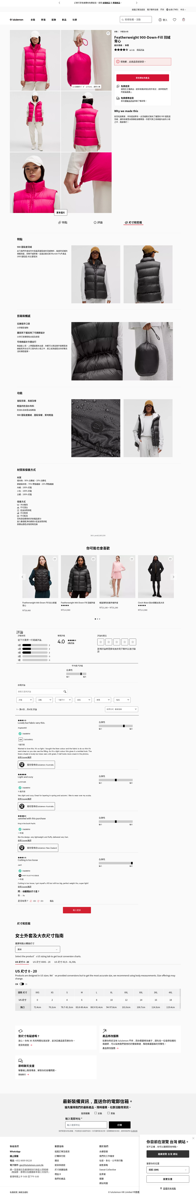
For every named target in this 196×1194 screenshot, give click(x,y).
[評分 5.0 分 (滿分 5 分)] (65, 605)
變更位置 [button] (167, 1179)
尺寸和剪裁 (23, 923)
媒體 (101, 1178)
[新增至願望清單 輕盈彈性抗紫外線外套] (132, 559)
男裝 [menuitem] (43, 19)
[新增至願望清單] (108, 33)
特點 (19, 239)
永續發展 (103, 1151)
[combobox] (136, 19)
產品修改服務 (109, 1047)
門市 (162, 9)
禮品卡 (58, 1174)
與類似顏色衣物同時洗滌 (27, 524)
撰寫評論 (140, 49)
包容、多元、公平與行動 (111, 1160)
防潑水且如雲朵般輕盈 (26, 410)
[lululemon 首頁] (16, 19)
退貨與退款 (60, 1165)
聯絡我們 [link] (14, 1146)
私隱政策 (134, 1131)
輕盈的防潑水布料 (25, 405)
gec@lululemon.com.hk (31, 1165)
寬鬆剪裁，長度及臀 (26, 400)
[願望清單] (174, 20)
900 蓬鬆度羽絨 (24, 246)
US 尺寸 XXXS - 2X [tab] (41, 962)
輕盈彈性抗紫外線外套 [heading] (108, 602)
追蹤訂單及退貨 (138, 9)
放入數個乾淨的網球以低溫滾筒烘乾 (32, 521)
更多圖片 (60, 212)
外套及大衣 (124, 31)
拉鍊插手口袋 (23, 323)
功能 (19, 393)
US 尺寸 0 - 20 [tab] (22, 962)
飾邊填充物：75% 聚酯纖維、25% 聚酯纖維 (35, 484)
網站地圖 (103, 1183)
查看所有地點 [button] (169, 1188)
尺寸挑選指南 (61, 1169)
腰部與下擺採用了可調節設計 (31, 332)
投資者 (102, 1174)
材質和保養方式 (26, 470)
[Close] (193, 1137)
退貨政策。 (127, 91)
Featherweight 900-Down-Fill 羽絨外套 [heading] (78, 602)
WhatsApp (15, 1151)
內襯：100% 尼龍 (24, 487)
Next (137, 3)
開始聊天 (22, 1074)
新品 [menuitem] (64, 19)
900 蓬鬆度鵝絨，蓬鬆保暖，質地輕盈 (35, 415)
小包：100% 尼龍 (24, 491)
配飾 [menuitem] (54, 19)
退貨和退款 (23, 1044)
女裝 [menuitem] (33, 19)
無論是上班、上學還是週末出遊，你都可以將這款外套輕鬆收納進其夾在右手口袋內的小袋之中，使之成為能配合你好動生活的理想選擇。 (42, 348)
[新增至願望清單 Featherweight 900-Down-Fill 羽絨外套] (93, 559)
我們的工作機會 (106, 1156)
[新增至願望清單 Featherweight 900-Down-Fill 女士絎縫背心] (55, 559)
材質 (19, 477)
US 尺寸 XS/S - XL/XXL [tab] (65, 962)
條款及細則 (23, 1192)
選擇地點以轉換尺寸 (24, 943)
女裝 (115, 31)
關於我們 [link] (104, 1146)
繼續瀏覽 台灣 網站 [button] (168, 1154)
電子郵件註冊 (152, 9)
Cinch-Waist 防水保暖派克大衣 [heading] (151, 602)
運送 (57, 1160)
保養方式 (21, 501)
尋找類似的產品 (142, 77)
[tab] (63, 223)
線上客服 (14, 1156)
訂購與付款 (60, 1156)
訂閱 (119, 1124)
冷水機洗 (24, 504)
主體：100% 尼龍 (24, 494)
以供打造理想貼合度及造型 (28, 336)
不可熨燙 (24, 513)
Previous (59, 3)
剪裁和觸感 (23, 316)
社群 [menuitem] (75, 19)
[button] (172, 9)
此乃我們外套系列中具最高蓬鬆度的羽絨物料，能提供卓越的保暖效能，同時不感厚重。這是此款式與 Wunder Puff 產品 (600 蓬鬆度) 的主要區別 (42, 253)
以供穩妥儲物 (22, 327)
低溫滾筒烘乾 (25, 510)
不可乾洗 (24, 515)
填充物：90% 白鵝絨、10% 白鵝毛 (31, 480)
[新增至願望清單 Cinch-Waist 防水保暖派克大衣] (170, 559)
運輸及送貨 (129, 101)
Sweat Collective (107, 1169)
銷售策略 (103, 1165)
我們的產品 (60, 1178)
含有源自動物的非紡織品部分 (29, 518)
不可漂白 (24, 507)
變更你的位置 (153, 1163)
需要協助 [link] (59, 1146)
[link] (40, 576)
